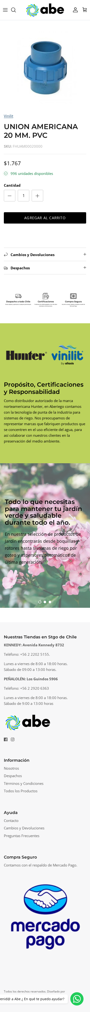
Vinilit (8, 115)
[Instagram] (12, 739)
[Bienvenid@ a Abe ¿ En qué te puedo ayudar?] (77, 998)
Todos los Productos (20, 790)
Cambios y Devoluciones (24, 828)
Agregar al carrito (45, 217)
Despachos (13, 775)
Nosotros (11, 768)
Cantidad (12, 185)
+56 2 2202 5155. (35, 654)
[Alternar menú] (5, 10)
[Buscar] (16, 10)
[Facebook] (5, 739)
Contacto (11, 820)
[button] (39, 602)
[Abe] (45, 10)
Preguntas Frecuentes (21, 835)
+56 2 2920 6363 (34, 688)
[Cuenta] (74, 10)
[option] (45, 65)
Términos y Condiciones (23, 783)
